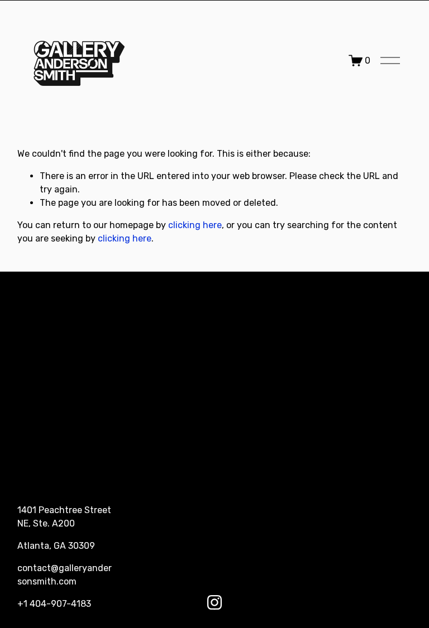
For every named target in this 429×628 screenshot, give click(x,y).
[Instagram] (214, 602)
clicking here (195, 225)
